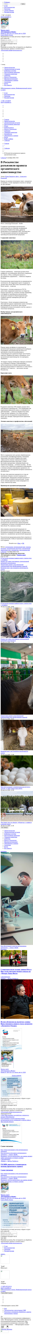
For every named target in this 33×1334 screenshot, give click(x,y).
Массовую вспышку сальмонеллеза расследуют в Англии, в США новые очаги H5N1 (15, 787)
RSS (5, 1308)
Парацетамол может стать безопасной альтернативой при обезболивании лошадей (14, 565)
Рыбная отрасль (9, 127)
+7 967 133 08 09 (6, 100)
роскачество (15, 550)
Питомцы (4, 949)
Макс (19, 543)
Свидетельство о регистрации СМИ (15, 1310)
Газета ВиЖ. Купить (7, 35)
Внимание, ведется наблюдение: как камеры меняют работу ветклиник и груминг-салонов (16, 1157)
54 (4, 45)
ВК (23, 543)
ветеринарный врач (19, 547)
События (7, 140)
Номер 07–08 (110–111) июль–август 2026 (13, 33)
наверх (3, 1254)
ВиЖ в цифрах (8, 139)
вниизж (28, 547)
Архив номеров (9, 10)
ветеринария (9, 547)
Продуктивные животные (12, 72)
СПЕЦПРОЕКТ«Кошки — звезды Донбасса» (9, 977)
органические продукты (14, 548)
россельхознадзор (24, 550)
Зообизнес (7, 75)
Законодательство (9, 67)
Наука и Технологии (10, 77)
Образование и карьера (11, 80)
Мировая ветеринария (11, 78)
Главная (6, 143)
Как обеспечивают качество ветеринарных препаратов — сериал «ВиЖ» (13, 946)
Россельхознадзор (9, 7)
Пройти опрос (21, 555)
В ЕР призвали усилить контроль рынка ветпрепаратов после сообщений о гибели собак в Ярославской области (16, 1120)
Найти (23, 4)
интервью (4, 851)
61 (5, 1238)
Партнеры (7, 9)
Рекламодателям (9, 12)
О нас (6, 5)
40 (5, 1107)
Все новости (8, 85)
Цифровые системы (10, 70)
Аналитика (7, 82)
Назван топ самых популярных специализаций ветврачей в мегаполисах (15, 562)
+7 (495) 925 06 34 (6, 1286)
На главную (4, 827)
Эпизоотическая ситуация (12, 69)
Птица (6, 126)
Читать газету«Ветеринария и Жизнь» (8, 31)
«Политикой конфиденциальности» (11, 50)
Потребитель (8, 134)
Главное (6, 119)
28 (2, 1107)
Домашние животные (10, 74)
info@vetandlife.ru (6, 17)
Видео (6, 83)
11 (2, 1238)
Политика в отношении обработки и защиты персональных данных (17, 1312)
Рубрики (7, 2)
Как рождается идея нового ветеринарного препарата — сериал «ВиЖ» (13, 1153)
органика (3, 548)
